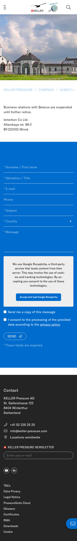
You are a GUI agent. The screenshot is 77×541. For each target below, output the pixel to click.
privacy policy (50, 324)
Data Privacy (12, 491)
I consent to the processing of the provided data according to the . (39, 322)
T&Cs (7, 485)
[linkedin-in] (14, 470)
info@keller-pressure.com (28, 431)
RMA (7, 520)
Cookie (8, 531)
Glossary (9, 508)
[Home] (38, 7)
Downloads (11, 526)
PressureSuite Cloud (17, 503)
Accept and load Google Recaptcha (38, 297)
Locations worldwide (24, 437)
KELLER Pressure (19, 90)
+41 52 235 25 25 (22, 425)
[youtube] (6, 470)
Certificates (11, 514)
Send (12, 336)
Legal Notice (12, 497)
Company (46, 90)
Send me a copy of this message (31, 312)
